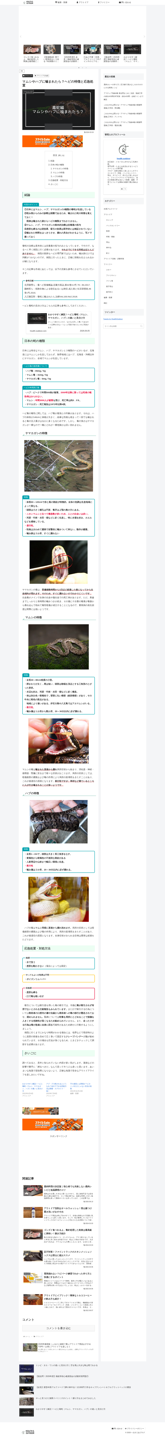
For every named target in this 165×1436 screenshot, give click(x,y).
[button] (141, 326)
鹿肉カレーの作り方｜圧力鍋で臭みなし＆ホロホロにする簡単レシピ (123, 86)
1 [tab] (79, 68)
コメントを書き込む (58, 1328)
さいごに (54, 184)
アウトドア (28, 76)
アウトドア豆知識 (42, 76)
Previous (20, 36)
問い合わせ (117, 1428)
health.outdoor (123, 159)
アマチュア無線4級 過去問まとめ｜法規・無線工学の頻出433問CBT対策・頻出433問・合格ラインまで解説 (123, 96)
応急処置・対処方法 (59, 180)
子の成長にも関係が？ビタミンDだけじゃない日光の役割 (81, 1086)
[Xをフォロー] (125, 188)
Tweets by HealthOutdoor (113, 319)
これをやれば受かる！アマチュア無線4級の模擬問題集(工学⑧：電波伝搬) (123, 123)
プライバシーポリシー (135, 1428)
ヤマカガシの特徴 (60, 168)
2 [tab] (82, 68)
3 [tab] (86, 68)
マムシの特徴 (58, 172)
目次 (55, 155)
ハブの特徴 (57, 176)
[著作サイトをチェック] (121, 188)
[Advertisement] (82, 24)
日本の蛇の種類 (57, 165)
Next (144, 36)
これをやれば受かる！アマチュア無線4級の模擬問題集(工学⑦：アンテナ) (123, 115)
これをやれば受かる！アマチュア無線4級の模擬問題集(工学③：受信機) (123, 106)
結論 (52, 161)
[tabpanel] (32, 54)
